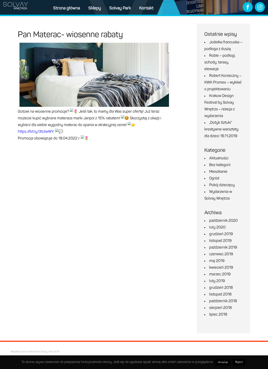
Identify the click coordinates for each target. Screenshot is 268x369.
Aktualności (218, 158)
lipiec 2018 (218, 315)
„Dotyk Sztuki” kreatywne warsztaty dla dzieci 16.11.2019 (221, 129)
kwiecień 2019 (221, 268)
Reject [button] (239, 362)
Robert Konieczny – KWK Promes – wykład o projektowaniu (222, 82)
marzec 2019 (220, 274)
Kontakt (146, 8)
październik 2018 (223, 301)
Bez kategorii (220, 165)
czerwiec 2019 (221, 254)
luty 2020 (217, 228)
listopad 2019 (220, 241)
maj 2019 (216, 261)
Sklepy (94, 8)
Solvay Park (120, 8)
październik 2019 (223, 248)
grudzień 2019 (221, 234)
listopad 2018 (220, 295)
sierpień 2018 (220, 308)
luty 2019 (217, 281)
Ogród (214, 179)
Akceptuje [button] (223, 362)
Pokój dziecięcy (222, 185)
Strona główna (66, 8)
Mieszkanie (218, 172)
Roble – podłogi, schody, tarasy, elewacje (220, 62)
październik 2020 (223, 221)
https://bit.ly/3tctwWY (36, 132)
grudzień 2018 (221, 288)
